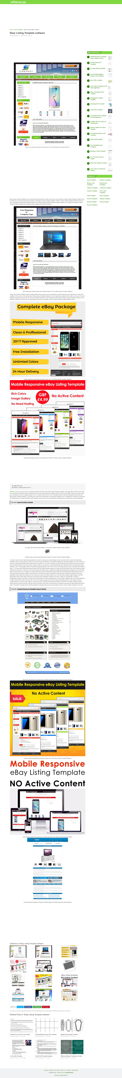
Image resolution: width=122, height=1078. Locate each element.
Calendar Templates (92, 188)
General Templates (15, 35)
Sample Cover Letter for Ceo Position (20, 1034)
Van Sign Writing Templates (97, 68)
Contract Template (92, 191)
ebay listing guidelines (23, 1011)
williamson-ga (18, 1)
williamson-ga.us (14, 491)
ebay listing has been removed (35, 1011)
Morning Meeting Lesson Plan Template (46, 1034)
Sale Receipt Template (96, 139)
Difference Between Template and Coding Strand (73, 1056)
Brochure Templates (105, 180)
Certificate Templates (105, 188)
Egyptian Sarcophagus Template (69, 1034)
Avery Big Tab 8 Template (97, 104)
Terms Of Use (57, 1070)
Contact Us (68, 1070)
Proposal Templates (105, 198)
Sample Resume (69, 1072)
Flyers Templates (104, 195)
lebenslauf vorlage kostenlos (61, 1075)
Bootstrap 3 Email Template (97, 151)
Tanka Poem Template (96, 110)
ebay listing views (66, 1011)
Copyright (51, 1070)
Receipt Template (92, 202)
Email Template (91, 195)
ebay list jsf (15, 1011)
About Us (63, 1070)
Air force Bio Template (16, 1056)
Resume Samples (104, 202)
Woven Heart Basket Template (98, 163)
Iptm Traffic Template (96, 80)
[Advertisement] (59, 17)
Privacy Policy (75, 1070)
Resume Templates (92, 205)
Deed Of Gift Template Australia (44, 1056)
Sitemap (46, 1070)
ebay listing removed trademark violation (52, 1011)
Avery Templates (91, 180)
